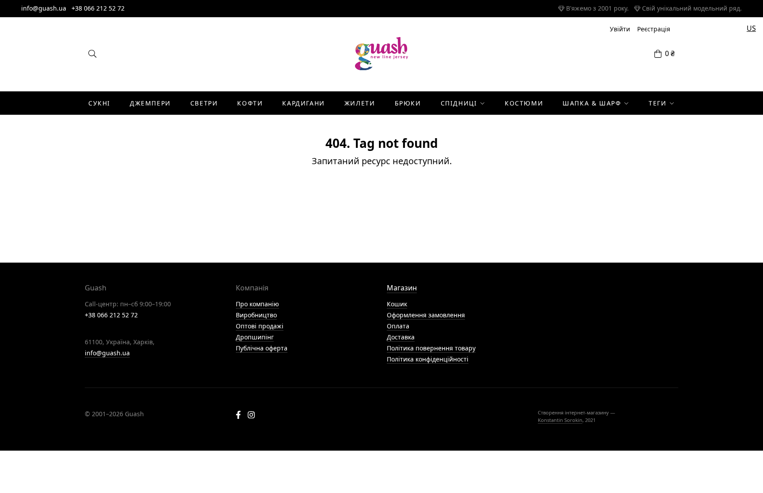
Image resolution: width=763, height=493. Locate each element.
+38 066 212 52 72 (98, 8)
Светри (204, 103)
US (751, 28)
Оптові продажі (259, 326)
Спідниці (459, 103)
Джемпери (150, 103)
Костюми (524, 103)
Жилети (359, 103)
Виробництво (256, 315)
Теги (657, 103)
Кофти (250, 103)
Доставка (401, 337)
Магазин (402, 288)
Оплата (398, 326)
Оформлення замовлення (426, 315)
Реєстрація (653, 29)
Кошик (397, 304)
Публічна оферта (261, 348)
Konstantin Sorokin (560, 420)
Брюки (408, 103)
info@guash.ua (43, 8)
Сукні (99, 103)
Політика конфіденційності (427, 359)
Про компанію (257, 304)
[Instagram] (251, 415)
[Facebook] (238, 415)
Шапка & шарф (592, 103)
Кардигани (303, 103)
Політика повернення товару (431, 348)
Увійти (620, 29)
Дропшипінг (255, 337)
